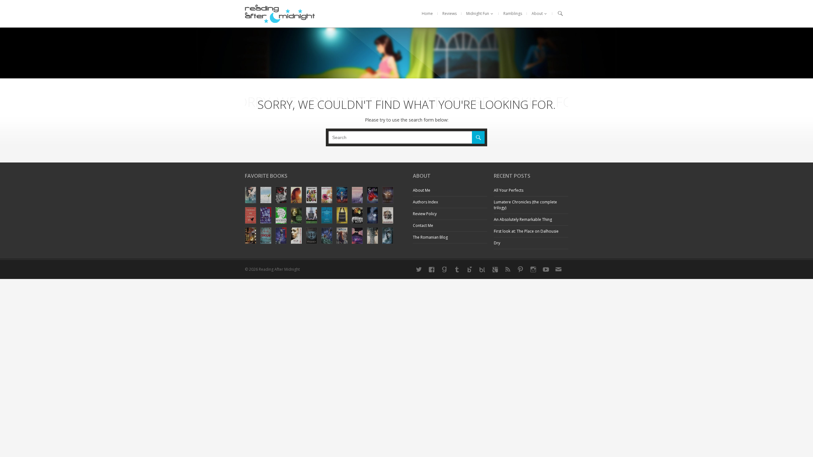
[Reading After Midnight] (280, 13)
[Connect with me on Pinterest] (520, 269)
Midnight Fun (477, 13)
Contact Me (423, 225)
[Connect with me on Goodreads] (444, 269)
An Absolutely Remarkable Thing (523, 219)
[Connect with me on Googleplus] (495, 269)
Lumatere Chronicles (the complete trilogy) (525, 204)
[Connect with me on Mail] (558, 269)
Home (427, 13)
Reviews (449, 13)
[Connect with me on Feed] (507, 269)
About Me (421, 190)
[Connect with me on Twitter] (419, 269)
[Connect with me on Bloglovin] (469, 269)
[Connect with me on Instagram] (533, 269)
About (537, 13)
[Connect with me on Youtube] (546, 269)
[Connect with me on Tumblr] (457, 269)
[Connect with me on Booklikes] (482, 269)
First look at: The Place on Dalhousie (526, 231)
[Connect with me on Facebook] (431, 269)
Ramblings (512, 13)
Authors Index (425, 202)
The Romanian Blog (430, 237)
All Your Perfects (508, 190)
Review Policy (425, 213)
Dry (497, 243)
